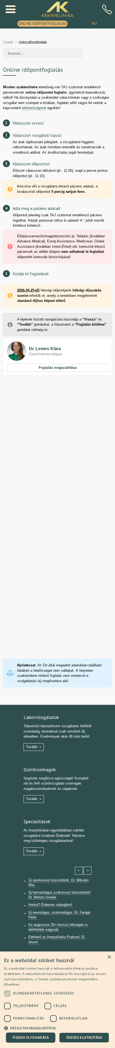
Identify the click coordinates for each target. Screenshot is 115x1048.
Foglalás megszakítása (57, 368)
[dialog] (57, 999)
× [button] (109, 957)
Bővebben (12, 984)
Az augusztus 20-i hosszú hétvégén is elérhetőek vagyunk (58, 927)
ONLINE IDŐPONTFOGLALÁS (42, 24)
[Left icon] (79, 871)
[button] (57, 1027)
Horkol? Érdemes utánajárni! (50, 905)
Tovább (31, 747)
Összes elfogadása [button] (31, 1037)
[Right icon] (87, 871)
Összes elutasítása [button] (84, 1037)
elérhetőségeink (34, 108)
